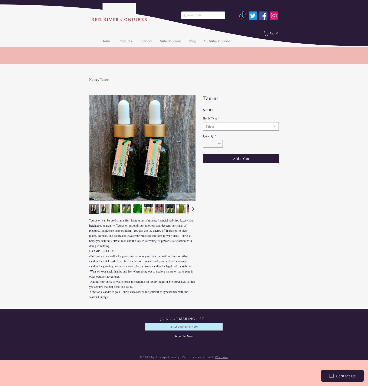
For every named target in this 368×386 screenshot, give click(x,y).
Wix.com (221, 357)
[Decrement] (206, 143)
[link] (273, 33)
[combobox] (241, 126)
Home (93, 79)
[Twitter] (253, 15)
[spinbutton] (213, 143)
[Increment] (219, 143)
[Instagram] (274, 15)
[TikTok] (242, 15)
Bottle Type (211, 118)
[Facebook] (263, 15)
